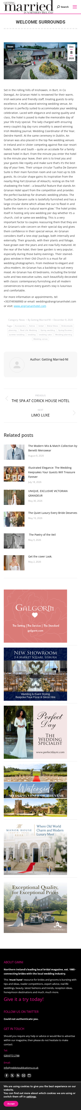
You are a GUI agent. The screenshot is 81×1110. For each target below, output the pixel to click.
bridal (41, 326)
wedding (32, 335)
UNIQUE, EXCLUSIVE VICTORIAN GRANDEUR (48, 493)
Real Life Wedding (28, 330)
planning (13, 330)
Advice (32, 326)
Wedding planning (63, 335)
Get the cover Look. (40, 556)
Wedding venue (40, 339)
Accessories (20, 326)
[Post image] (14, 452)
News (10, 46)
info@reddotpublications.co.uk (21, 1067)
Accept (11, 1103)
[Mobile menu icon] (74, 6)
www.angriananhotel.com (30, 306)
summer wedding (16, 335)
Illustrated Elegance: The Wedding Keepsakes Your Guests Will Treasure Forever (51, 472)
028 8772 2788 (11, 1055)
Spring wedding (47, 330)
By (39, 319)
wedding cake (45, 335)
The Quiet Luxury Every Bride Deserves (52, 513)
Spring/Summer (65, 330)
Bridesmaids (67, 326)
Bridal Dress (52, 326)
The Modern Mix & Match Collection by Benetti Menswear (52, 448)
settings (31, 1096)
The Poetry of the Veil (42, 534)
